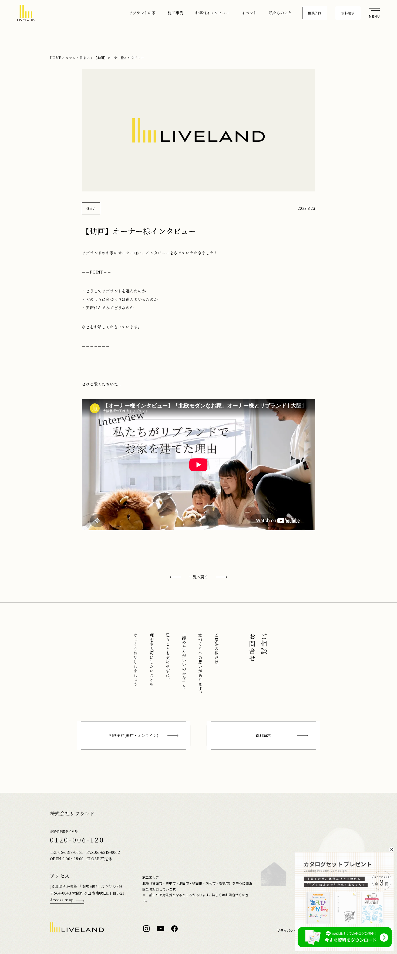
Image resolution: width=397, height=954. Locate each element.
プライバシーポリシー (293, 930)
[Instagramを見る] (146, 928)
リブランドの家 (142, 12)
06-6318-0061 (70, 852)
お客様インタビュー (212, 12)
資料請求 (348, 13)
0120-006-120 (77, 839)
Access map (61, 899)
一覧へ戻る (198, 576)
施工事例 (175, 12)
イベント (249, 12)
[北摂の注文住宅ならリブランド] (26, 13)
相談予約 (314, 13)
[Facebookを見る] (174, 928)
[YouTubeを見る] (160, 928)
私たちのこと (280, 12)
